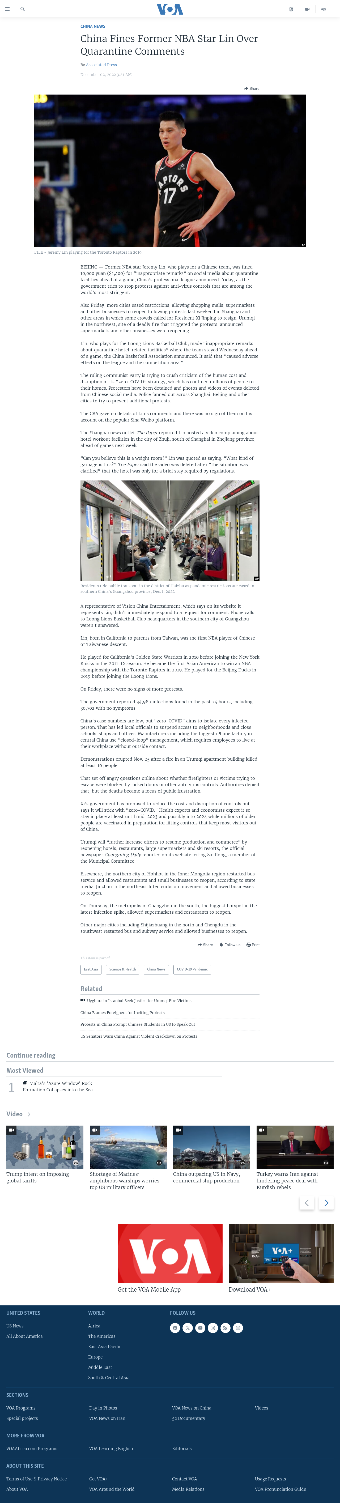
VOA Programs (21, 1408)
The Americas (102, 1336)
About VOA (17, 1489)
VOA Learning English (111, 1448)
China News (92, 26)
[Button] (252, 88)
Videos (261, 1408)
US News (15, 1326)
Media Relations (188, 1489)
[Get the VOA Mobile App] (170, 1253)
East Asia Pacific (104, 1346)
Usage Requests (270, 1478)
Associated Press (101, 64)
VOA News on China (191, 1408)
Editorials (182, 1448)
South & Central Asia (109, 1377)
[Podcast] (238, 1328)
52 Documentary (188, 1418)
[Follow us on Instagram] (213, 1328)
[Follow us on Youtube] (200, 1328)
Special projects (22, 1418)
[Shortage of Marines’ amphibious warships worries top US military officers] (128, 1147)
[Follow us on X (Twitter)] (187, 1328)
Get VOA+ (98, 1478)
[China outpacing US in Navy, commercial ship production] (211, 1147)
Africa (94, 1326)
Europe (95, 1357)
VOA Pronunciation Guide (280, 1489)
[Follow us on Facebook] (175, 1328)
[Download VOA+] (281, 1253)
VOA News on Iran (107, 1418)
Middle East (100, 1367)
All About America (24, 1336)
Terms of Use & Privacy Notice (36, 1478)
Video (14, 1114)
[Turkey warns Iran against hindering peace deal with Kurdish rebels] (295, 1147)
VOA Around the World (112, 1489)
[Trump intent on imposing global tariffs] (44, 1147)
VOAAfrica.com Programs (31, 1448)
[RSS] (225, 1328)
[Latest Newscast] (324, 9)
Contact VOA (184, 1478)
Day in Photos (103, 1408)
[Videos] (307, 9)
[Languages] (291, 9)
